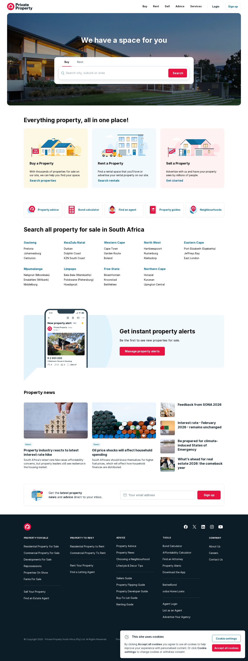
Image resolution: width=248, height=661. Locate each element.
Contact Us (216, 559)
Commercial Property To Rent (88, 552)
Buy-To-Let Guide (126, 597)
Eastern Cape (194, 242)
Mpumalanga (33, 269)
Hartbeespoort (153, 248)
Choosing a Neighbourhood (133, 559)
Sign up (233, 6)
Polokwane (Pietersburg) (79, 279)
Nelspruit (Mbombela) (37, 275)
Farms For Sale (32, 579)
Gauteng (30, 242)
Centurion (30, 258)
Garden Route (112, 253)
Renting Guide (124, 604)
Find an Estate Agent (36, 598)
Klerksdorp (150, 258)
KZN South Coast (74, 258)
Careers (213, 552)
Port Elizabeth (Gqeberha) (200, 248)
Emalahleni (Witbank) (36, 279)
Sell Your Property (35, 591)
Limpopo (70, 269)
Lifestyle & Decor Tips (129, 565)
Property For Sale (36, 537)
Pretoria (28, 248)
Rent (80, 61)
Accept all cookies (226, 648)
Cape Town (111, 248)
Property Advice (126, 546)
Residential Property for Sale (41, 546)
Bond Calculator (172, 546)
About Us (214, 546)
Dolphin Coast (72, 253)
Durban (68, 248)
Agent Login (170, 603)
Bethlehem (110, 284)
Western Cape (114, 242)
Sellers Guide (124, 578)
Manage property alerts (142, 351)
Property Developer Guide (132, 591)
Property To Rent (82, 537)
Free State (111, 269)
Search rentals (108, 180)
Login (215, 6)
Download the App (174, 572)
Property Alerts (172, 565)
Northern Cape (155, 269)
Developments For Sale (37, 559)
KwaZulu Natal (74, 242)
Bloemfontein (112, 275)
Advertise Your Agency (176, 616)
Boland (108, 258)
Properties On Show (36, 572)
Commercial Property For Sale (41, 552)
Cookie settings (226, 638)
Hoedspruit (70, 284)
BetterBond (170, 584)
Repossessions (33, 566)
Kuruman (149, 279)
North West (152, 242)
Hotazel (148, 275)
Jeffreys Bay (192, 253)
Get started (174, 180)
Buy (66, 61)
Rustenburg (151, 253)
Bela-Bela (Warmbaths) (78, 275)
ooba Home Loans (173, 591)
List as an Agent (172, 610)
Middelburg (30, 284)
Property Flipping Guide (130, 584)
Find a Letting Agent (82, 572)
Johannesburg (32, 253)
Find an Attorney (173, 559)
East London (191, 258)
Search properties (43, 180)
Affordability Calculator (177, 552)
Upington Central (154, 284)
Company (215, 537)
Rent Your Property (81, 565)
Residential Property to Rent (87, 546)
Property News (125, 552)
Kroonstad (110, 279)
